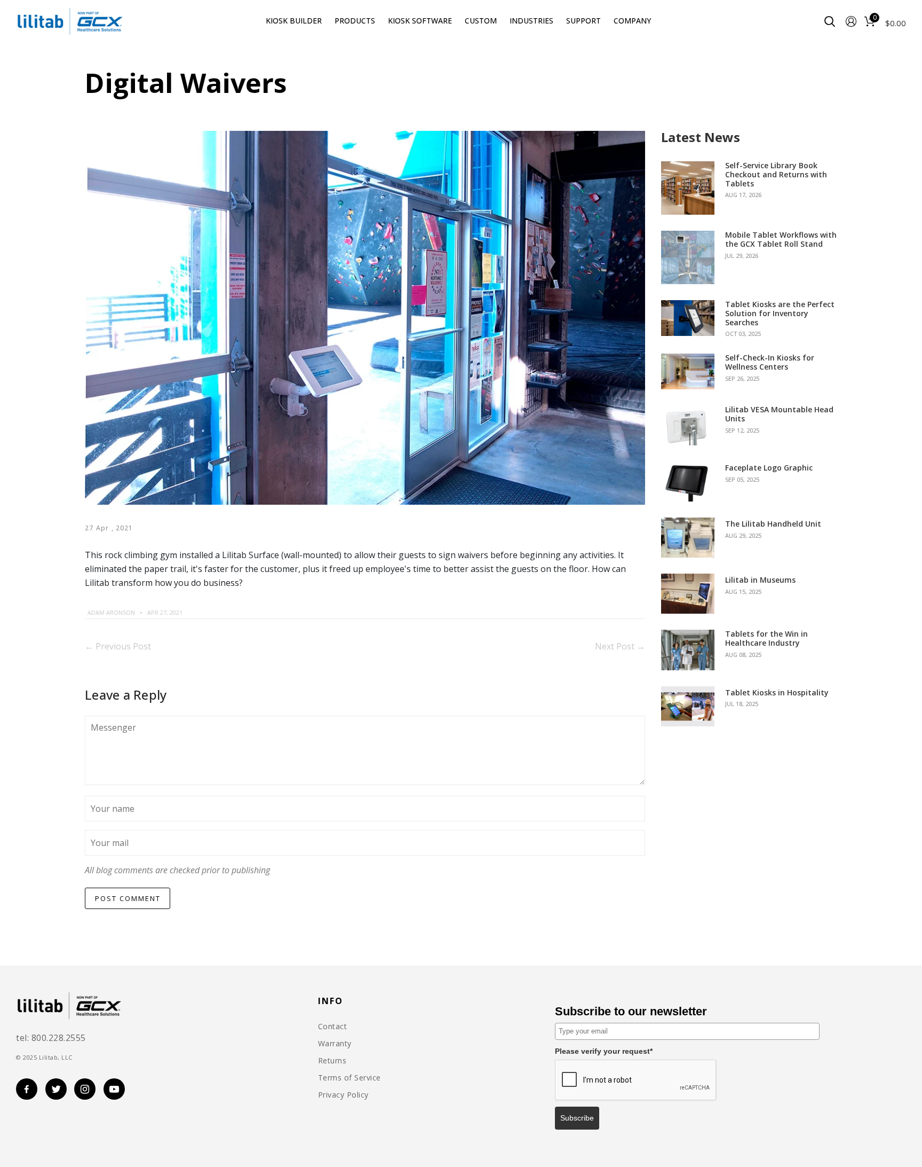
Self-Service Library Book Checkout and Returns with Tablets (776, 174)
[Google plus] (237, 612)
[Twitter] (213, 612)
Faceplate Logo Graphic (769, 468)
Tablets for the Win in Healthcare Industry (766, 639)
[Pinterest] (226, 612)
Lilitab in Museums (760, 580)
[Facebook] (200, 612)
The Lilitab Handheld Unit (773, 524)
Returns (332, 1061)
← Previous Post (118, 646)
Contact (332, 1026)
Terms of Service (349, 1078)
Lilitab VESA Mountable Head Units (779, 414)
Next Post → (620, 646)
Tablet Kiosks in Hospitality (777, 693)
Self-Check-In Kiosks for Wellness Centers (769, 363)
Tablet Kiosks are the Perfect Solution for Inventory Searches (779, 313)
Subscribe (577, 1118)
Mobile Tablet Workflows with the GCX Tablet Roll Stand (781, 240)
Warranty (335, 1043)
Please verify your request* (604, 1051)
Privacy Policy (343, 1095)
